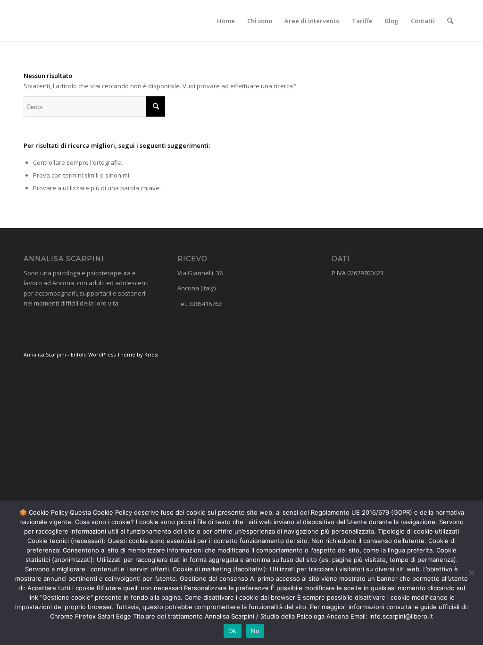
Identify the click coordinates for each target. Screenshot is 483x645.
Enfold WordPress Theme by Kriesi (114, 354)
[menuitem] (226, 21)
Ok (232, 631)
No (255, 631)
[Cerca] (450, 21)
